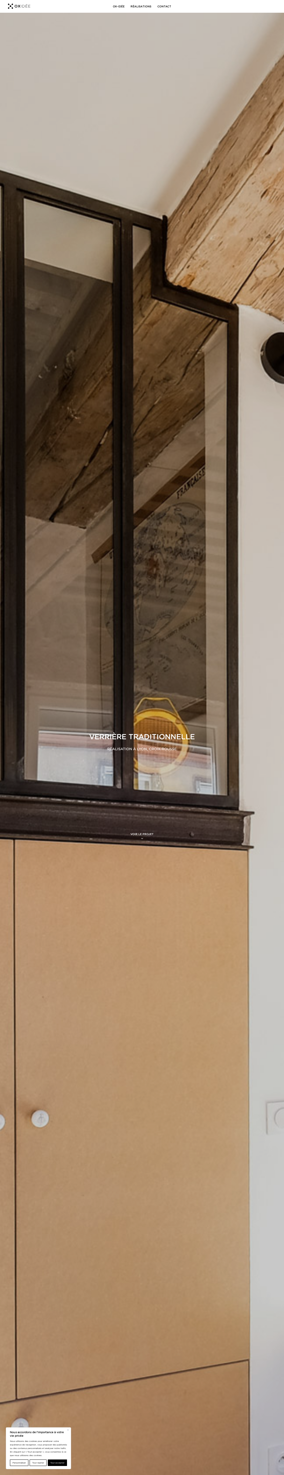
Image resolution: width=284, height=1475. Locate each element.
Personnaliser (19, 1463)
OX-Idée (119, 6)
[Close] (68, 1430)
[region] (38, 1448)
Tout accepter (57, 1463)
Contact (164, 6)
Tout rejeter (38, 1463)
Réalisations (140, 6)
